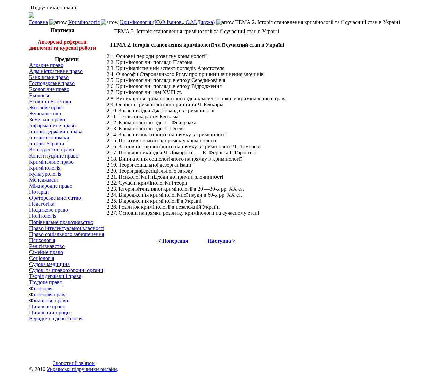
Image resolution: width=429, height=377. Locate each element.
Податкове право (48, 210)
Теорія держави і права (55, 276)
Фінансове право (48, 300)
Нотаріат (39, 192)
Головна (38, 22)
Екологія (39, 95)
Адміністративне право (56, 71)
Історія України (46, 143)
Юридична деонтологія (55, 318)
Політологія (42, 216)
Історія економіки (49, 137)
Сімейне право (46, 252)
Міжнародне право (50, 186)
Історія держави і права (55, 131)
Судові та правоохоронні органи (66, 270)
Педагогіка (41, 204)
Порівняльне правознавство (61, 222)
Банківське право (49, 77)
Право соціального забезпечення (66, 234)
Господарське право (52, 83)
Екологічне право (49, 89)
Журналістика (45, 113)
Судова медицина (49, 264)
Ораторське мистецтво (55, 198)
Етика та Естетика (50, 101)
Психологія (42, 240)
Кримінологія (84, 22)
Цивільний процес (50, 312)
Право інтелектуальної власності (66, 228)
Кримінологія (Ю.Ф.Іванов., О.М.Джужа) (167, 22)
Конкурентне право (51, 149)
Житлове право (46, 107)
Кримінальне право (51, 162)
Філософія (40, 288)
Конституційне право (53, 156)
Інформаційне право (52, 125)
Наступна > (221, 241)
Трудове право (45, 282)
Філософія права (48, 294)
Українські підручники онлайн (82, 369)
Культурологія (45, 174)
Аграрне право (46, 65)
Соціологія (41, 258)
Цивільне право (47, 306)
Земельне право (47, 119)
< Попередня (173, 241)
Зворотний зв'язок (74, 363)
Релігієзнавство (47, 246)
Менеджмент (44, 180)
